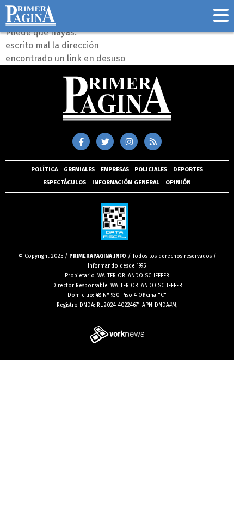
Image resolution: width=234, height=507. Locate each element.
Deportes (188, 169)
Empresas (115, 169)
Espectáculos (64, 182)
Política (44, 169)
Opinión (178, 182)
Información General (125, 182)
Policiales (150, 169)
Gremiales (79, 169)
